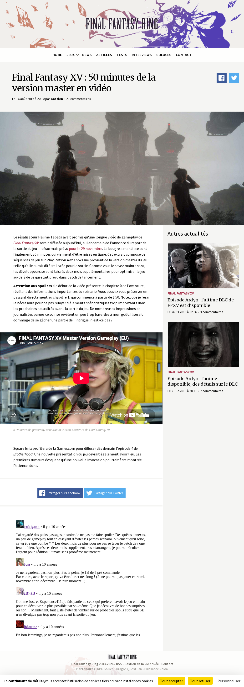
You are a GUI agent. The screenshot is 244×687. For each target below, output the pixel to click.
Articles (104, 54)
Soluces (163, 54)
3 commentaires (211, 312)
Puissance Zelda (156, 669)
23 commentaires (78, 99)
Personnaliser (229, 680)
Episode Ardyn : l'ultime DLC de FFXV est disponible (201, 302)
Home (57, 54)
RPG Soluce (105, 669)
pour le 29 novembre (85, 248)
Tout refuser (200, 680)
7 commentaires (211, 391)
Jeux (70, 54)
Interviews (142, 54)
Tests (122, 54)
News (87, 54)
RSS (119, 664)
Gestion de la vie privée (141, 664)
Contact (184, 54)
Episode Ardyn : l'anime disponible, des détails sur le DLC (203, 381)
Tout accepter (171, 680)
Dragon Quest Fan (129, 669)
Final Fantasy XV (181, 293)
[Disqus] (81, 578)
